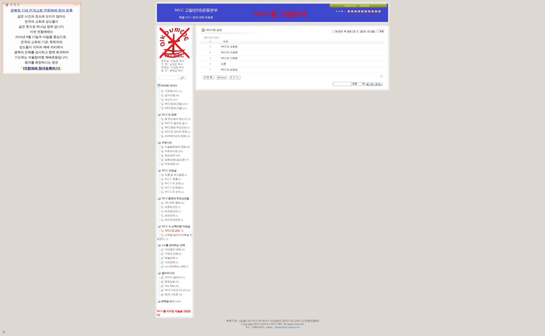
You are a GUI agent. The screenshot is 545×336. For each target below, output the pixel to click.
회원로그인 (350, 6)
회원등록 (364, 6)
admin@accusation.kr (287, 327)
